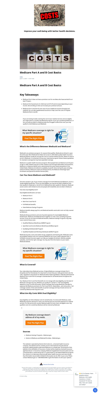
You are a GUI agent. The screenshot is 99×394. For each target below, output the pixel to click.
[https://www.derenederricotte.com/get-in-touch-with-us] (49, 15)
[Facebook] (46, 373)
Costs (21, 77)
